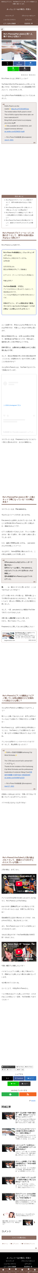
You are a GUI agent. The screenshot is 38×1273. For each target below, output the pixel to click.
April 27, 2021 (9, 786)
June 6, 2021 (8, 140)
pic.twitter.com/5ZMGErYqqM (14, 131)
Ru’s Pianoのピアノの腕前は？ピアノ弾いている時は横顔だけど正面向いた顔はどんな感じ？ (19, 215)
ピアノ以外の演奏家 (10, 1266)
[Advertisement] (19, 169)
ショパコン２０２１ (10, 1264)
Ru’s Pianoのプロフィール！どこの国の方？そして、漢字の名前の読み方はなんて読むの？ (19, 202)
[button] (24, 69)
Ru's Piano (30, 1067)
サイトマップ (10, 1261)
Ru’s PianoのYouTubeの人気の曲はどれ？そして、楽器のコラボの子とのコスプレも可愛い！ (19, 222)
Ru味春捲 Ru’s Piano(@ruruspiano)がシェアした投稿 (19, 432)
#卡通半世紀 (17, 775)
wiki (5, 1069)
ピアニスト (28, 1264)
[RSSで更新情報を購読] (27, 1094)
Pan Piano (21, 1067)
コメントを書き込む (19, 1237)
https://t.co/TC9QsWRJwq (20, 109)
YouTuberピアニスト (9, 1067)
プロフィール (12, 1069)
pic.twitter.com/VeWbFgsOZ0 (14, 778)
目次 (16, 196)
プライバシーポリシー (28, 1261)
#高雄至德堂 (26, 775)
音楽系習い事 (28, 1266)
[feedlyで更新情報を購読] (10, 1094)
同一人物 (21, 1069)
